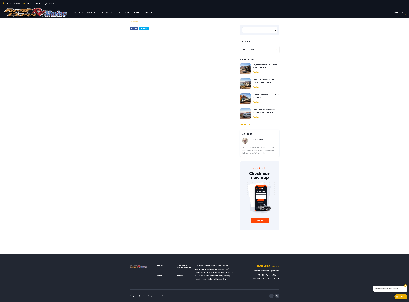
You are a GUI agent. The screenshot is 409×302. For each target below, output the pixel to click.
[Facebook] (271, 296)
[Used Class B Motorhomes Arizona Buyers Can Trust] (245, 113)
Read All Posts (245, 124)
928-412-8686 (13, 3)
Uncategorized (248, 49)
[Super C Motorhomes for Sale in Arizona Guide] (245, 98)
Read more (257, 72)
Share (134, 29)
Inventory (76, 12)
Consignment (104, 12)
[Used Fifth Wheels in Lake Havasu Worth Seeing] (245, 83)
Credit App (149, 12)
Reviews (126, 12)
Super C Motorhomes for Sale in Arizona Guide (266, 96)
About (136, 12)
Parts (117, 12)
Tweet (145, 29)
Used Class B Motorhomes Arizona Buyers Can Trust (264, 111)
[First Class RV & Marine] (35, 12)
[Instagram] (277, 296)
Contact (179, 275)
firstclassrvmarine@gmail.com (40, 3)
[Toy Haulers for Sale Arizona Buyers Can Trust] (245, 68)
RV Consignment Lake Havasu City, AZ (183, 268)
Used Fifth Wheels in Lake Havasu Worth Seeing (264, 81)
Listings (160, 265)
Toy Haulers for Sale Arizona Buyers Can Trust (265, 66)
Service (89, 12)
